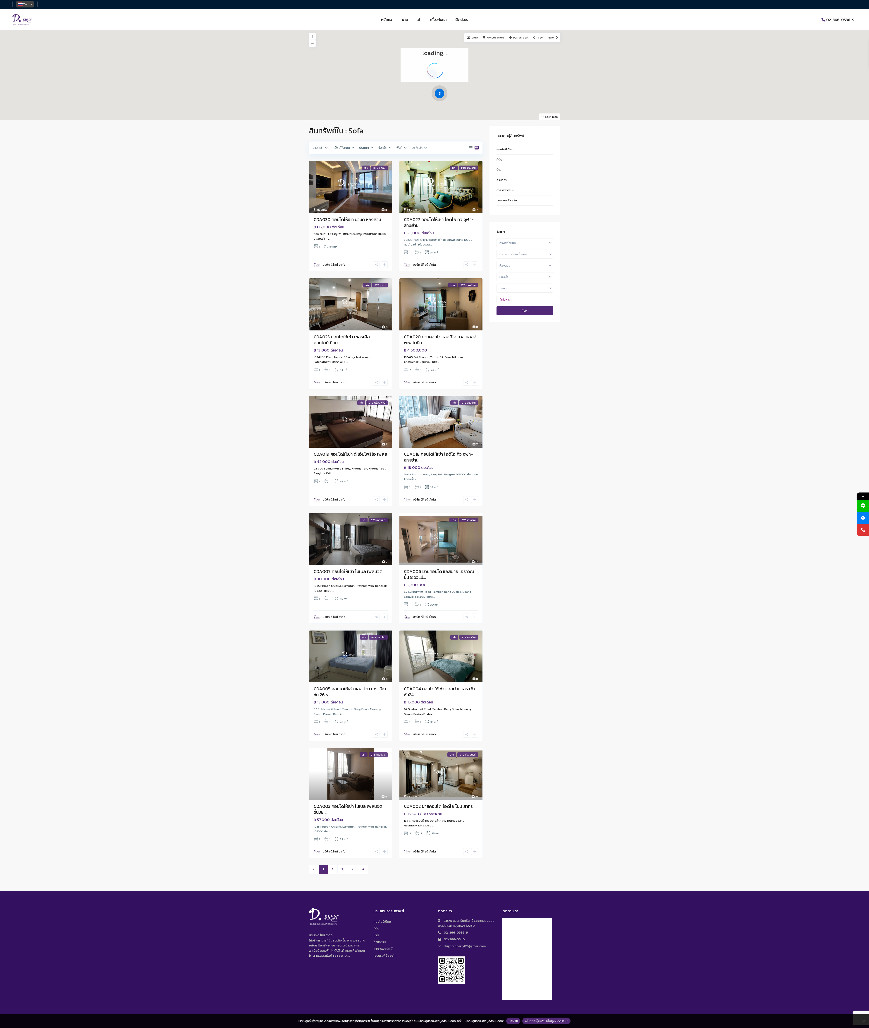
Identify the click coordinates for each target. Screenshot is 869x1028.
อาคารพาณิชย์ (505, 190)
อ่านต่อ (345, 955)
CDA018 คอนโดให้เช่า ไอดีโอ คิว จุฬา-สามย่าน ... (438, 457)
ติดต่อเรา (462, 19)
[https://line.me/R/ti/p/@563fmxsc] (863, 506)
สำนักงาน (503, 180)
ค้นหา (524, 310)
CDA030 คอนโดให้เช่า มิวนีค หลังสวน (347, 219)
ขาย (405, 19)
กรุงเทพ (322, 209)
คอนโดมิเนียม (505, 149)
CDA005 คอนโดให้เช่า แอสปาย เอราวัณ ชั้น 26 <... (350, 691)
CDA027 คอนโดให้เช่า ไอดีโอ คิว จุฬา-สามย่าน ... (439, 222)
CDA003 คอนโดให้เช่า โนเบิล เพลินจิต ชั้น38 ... (348, 809)
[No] (863, 1021)
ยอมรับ (513, 1021)
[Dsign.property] (863, 518)
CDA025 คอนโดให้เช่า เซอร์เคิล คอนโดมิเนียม (342, 339)
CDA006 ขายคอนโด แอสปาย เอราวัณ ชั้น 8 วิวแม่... (439, 574)
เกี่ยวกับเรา (438, 19)
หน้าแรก (387, 19)
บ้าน (499, 170)
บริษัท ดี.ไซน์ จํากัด (334, 264)
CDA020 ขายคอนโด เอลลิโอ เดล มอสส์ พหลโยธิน (440, 339)
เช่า (419, 19)
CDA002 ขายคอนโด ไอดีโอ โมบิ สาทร (438, 806)
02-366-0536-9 (840, 19)
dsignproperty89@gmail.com (465, 946)
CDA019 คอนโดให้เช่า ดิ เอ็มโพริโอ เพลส (350, 454)
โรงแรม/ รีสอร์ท (507, 200)
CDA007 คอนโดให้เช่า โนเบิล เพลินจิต (348, 571)
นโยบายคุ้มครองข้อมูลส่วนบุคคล (546, 1021)
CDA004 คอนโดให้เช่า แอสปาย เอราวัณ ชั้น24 (440, 691)
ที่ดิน (499, 159)
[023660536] (863, 530)
